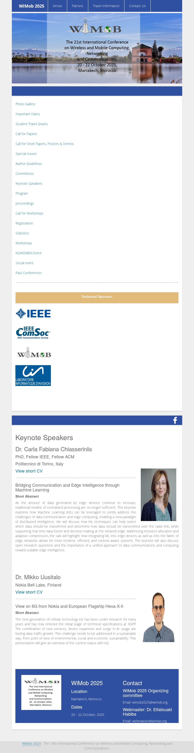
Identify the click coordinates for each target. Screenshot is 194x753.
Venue (57, 6)
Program (22, 193)
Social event (24, 263)
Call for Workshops (29, 213)
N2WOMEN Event (29, 253)
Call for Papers (26, 133)
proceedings (25, 203)
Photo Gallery (25, 104)
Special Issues (26, 153)
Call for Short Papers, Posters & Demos (45, 143)
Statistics (22, 233)
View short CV (29, 471)
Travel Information (106, 6)
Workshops (24, 243)
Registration (24, 223)
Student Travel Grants (32, 124)
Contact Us (137, 6)
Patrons (77, 6)
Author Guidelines (29, 163)
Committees (25, 173)
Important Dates (28, 114)
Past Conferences (29, 273)
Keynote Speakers (29, 183)
